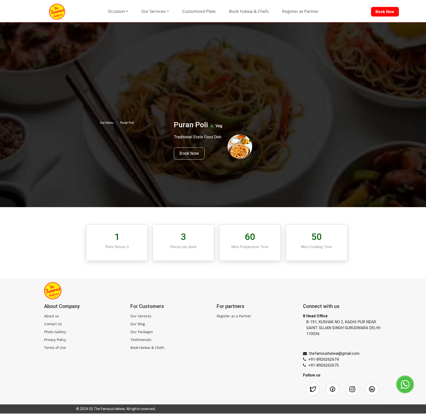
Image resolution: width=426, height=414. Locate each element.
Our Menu (106, 123)
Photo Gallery (55, 331)
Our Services (140, 316)
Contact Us (53, 324)
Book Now (189, 153)
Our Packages (141, 331)
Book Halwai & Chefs (249, 11)
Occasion (116, 11)
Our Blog (137, 324)
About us (51, 316)
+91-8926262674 (323, 359)
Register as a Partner (234, 316)
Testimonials (140, 339)
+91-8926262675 (323, 365)
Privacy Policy (55, 339)
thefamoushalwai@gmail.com (334, 353)
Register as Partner (300, 11)
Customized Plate (199, 11)
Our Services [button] (153, 11)
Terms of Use (55, 347)
